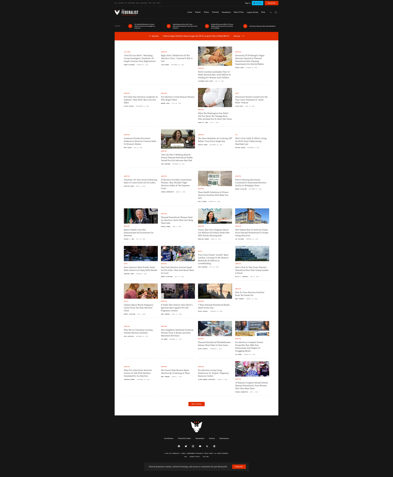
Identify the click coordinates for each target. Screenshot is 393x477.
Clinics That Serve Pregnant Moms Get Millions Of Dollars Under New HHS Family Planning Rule (214, 233)
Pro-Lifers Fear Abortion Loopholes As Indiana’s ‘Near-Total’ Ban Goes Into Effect (141, 100)
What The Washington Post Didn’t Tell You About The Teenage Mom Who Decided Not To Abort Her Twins (215, 116)
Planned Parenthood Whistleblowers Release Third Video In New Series (214, 343)
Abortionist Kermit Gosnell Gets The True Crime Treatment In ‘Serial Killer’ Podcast (251, 100)
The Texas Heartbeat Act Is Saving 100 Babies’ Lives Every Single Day (215, 139)
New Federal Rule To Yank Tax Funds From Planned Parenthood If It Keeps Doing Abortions (251, 233)
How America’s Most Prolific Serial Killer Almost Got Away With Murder (140, 268)
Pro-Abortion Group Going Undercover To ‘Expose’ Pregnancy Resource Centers (213, 373)
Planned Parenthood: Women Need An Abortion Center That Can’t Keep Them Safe (177, 220)
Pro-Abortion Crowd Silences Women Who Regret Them (177, 98)
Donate (259, 3)
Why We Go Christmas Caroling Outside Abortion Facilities (138, 331)
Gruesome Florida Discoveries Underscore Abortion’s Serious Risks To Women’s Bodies (140, 141)
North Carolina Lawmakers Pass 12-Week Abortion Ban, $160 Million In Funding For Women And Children (214, 75)
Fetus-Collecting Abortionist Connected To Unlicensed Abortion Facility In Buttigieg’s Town (250, 183)
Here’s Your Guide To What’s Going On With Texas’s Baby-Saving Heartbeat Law (251, 141)
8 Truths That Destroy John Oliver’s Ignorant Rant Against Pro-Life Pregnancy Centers (177, 308)
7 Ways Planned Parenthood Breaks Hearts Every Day (214, 306)
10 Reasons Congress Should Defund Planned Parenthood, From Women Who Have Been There (251, 385)
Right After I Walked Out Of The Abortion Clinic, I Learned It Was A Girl (177, 58)
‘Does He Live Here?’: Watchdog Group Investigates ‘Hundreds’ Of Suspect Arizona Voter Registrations (140, 58)
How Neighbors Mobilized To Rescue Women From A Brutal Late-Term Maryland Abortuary (177, 333)
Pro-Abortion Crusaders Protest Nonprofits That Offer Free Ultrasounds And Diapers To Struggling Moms (249, 346)
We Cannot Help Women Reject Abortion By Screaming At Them (175, 371)
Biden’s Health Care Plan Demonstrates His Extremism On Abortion (139, 233)
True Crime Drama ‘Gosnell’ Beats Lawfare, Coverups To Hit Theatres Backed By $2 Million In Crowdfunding (213, 259)
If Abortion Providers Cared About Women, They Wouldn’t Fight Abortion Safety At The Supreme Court (176, 184)
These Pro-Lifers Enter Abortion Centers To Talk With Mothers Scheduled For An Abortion (138, 373)
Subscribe (271, 3)
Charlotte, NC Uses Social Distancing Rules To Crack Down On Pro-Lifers (140, 181)
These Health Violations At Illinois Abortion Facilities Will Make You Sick (213, 195)
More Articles (196, 404)
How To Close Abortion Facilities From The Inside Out (249, 294)
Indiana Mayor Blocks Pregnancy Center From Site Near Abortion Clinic (138, 308)
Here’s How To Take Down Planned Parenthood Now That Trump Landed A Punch (251, 270)
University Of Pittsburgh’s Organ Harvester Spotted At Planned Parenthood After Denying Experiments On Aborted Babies (249, 59)
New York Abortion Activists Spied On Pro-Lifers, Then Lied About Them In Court (177, 270)
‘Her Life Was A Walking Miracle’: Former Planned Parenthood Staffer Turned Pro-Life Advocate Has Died (177, 157)
